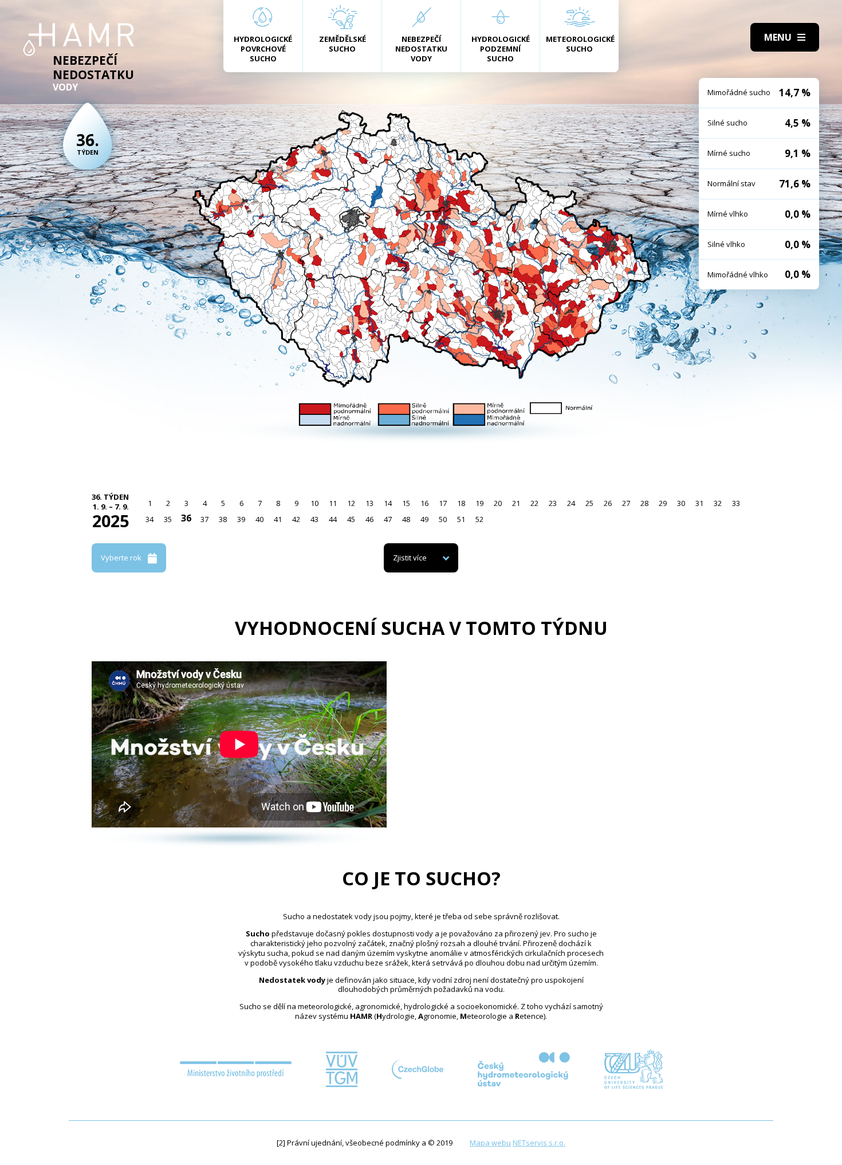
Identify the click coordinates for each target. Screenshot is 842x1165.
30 (681, 503)
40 (259, 519)
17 (443, 503)
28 (644, 503)
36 (186, 518)
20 (498, 503)
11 (333, 503)
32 (718, 503)
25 (589, 503)
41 (278, 519)
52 (479, 519)
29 (663, 503)
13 (369, 503)
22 (534, 503)
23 (553, 503)
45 (351, 519)
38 (223, 519)
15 (406, 503)
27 (626, 503)
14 (388, 503)
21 (516, 503)
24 (571, 503)
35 (168, 519)
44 (333, 519)
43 (314, 519)
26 (608, 503)
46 (369, 519)
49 (424, 519)
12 (351, 503)
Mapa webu (490, 1142)
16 (424, 503)
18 (461, 503)
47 (388, 519)
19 (479, 503)
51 (461, 519)
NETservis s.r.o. (539, 1142)
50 (443, 519)
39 (241, 519)
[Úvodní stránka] (79, 39)
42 (296, 519)
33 (736, 503)
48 (406, 519)
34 (149, 519)
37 (204, 519)
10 (314, 503)
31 (699, 503)
